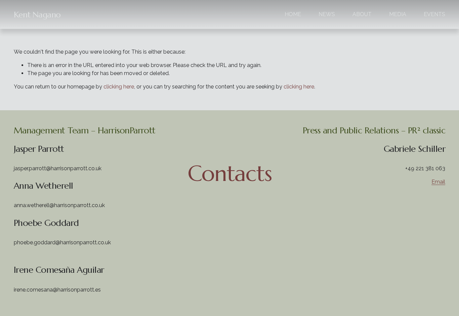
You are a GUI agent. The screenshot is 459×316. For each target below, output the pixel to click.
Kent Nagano (37, 14)
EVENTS (434, 14)
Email (438, 182)
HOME (293, 14)
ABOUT (362, 14)
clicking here (118, 86)
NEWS (327, 14)
